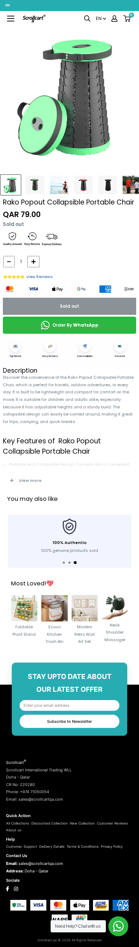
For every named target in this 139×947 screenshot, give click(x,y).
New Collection (82, 823)
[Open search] (87, 18)
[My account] (114, 18)
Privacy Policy (112, 846)
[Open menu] (10, 18)
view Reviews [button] (39, 276)
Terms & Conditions (83, 846)
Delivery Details (52, 846)
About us (13, 830)
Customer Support (21, 846)
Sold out (69, 306)
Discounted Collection (49, 823)
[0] (127, 18)
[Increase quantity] (33, 261)
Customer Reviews (112, 823)
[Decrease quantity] (9, 261)
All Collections (17, 823)
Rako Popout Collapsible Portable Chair (68, 202)
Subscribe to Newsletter (69, 721)
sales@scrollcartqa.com (41, 863)
